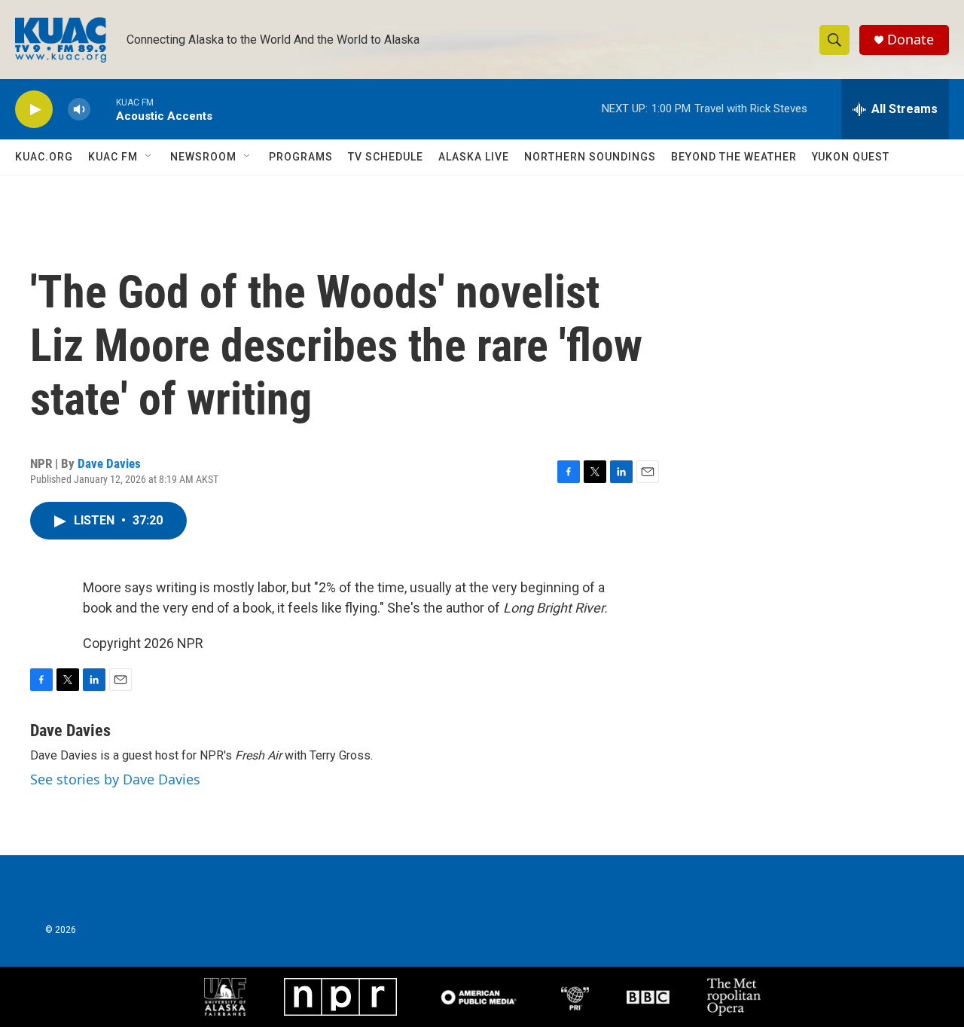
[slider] (103, 109)
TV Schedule (385, 157)
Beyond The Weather (734, 157)
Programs (301, 157)
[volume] (79, 110)
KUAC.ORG (44, 157)
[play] (34, 109)
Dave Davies (109, 463)
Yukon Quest (850, 157)
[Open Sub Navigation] (149, 157)
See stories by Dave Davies (115, 779)
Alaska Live (473, 157)
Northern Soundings (590, 157)
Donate (910, 39)
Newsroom (203, 157)
